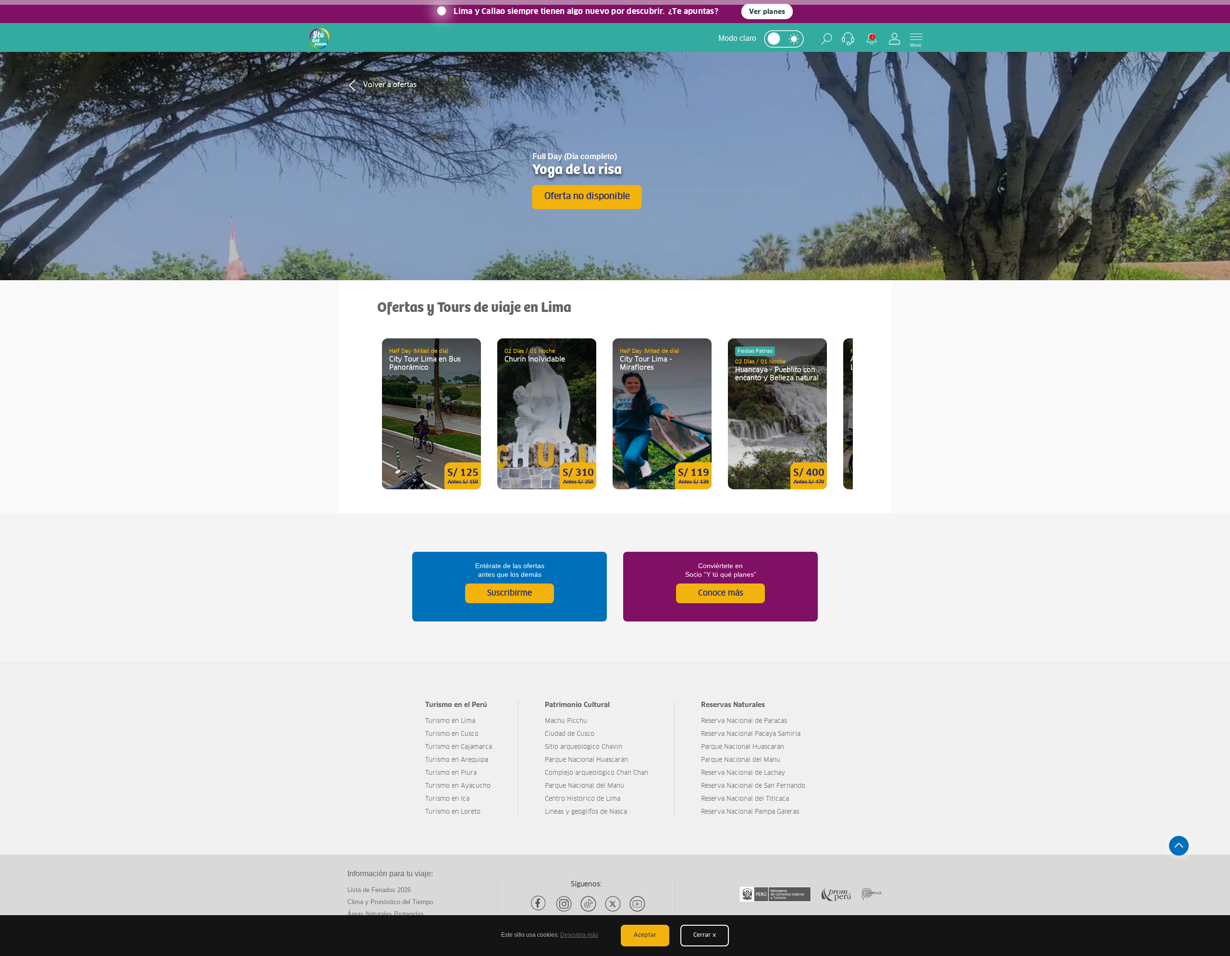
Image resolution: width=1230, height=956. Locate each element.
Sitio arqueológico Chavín (583, 747)
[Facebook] (539, 903)
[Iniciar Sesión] (894, 39)
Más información (431, 413)
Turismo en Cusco (452, 734)
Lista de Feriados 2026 (379, 890)
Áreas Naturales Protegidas (385, 914)
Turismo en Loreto (452, 812)
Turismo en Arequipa (456, 760)
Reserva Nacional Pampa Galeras (750, 812)
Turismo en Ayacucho (458, 786)
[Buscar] (826, 39)
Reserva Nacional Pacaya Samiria (750, 734)
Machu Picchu (566, 721)
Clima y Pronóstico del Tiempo (390, 902)
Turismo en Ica (447, 799)
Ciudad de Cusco (569, 734)
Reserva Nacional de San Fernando (753, 786)
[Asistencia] (848, 39)
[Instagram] (564, 903)
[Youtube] (637, 903)
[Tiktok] (588, 903)
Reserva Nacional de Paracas (744, 721)
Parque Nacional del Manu (584, 786)
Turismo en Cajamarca (458, 747)
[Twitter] (613, 903)
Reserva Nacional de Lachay (743, 773)
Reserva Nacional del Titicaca (745, 799)
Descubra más (579, 934)
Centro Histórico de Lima (582, 799)
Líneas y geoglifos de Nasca (586, 812)
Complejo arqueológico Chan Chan (596, 773)
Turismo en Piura (451, 773)
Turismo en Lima (450, 721)
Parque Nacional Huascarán (586, 760)
